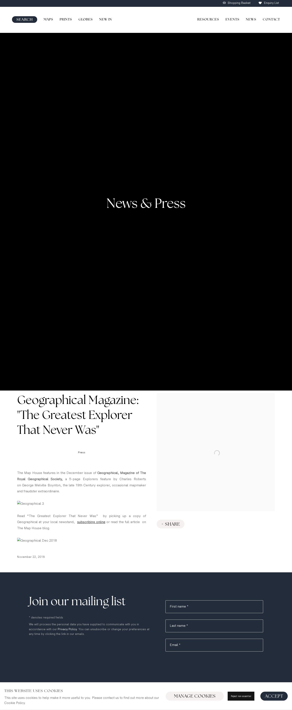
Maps (48, 19)
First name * (179, 607)
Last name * (179, 626)
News (251, 19)
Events (232, 19)
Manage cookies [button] (195, 696)
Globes (85, 19)
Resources (208, 19)
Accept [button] (274, 696)
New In (105, 19)
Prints (66, 19)
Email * (175, 645)
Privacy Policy (67, 629)
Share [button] (172, 524)
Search (24, 20)
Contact (271, 19)
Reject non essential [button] (241, 696)
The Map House (146, 19)
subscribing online (91, 522)
